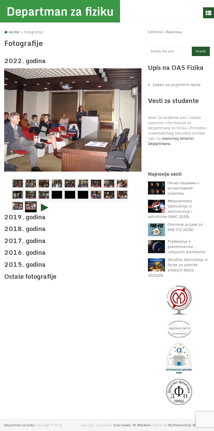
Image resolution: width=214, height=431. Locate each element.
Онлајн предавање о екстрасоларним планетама (183, 188)
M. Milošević (142, 425)
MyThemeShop (179, 425)
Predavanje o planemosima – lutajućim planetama (186, 246)
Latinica (155, 31)
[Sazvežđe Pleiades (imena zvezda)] (83, 195)
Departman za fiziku (60, 11)
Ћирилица (174, 31)
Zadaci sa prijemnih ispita (176, 84)
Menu (208, 12)
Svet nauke (122, 425)
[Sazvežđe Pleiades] (57, 195)
